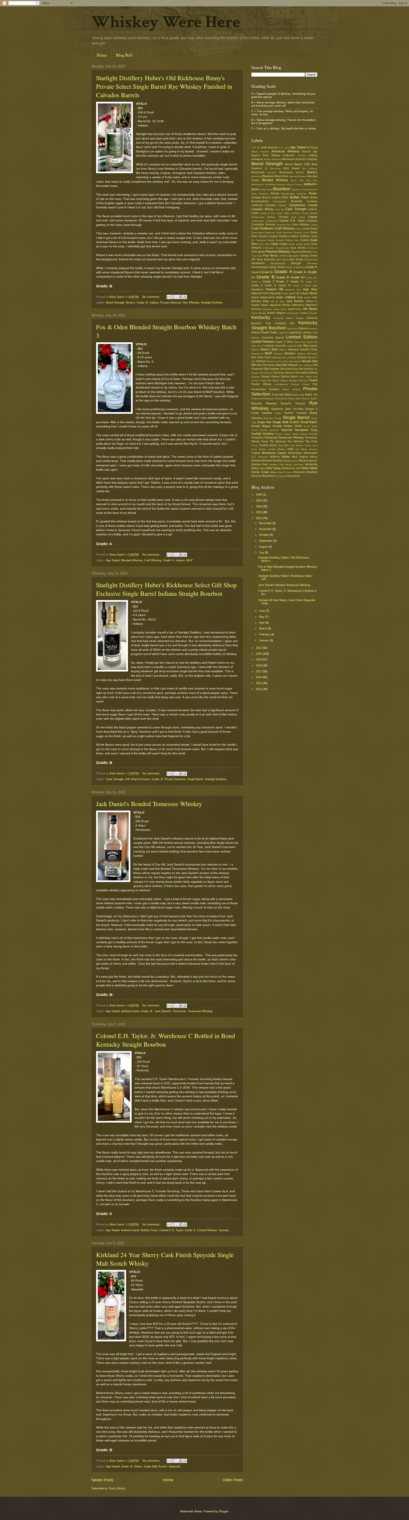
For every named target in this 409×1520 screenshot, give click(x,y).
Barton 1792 (302, 164)
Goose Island (276, 267)
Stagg (314, 430)
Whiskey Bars (259, 464)
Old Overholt (306, 369)
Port (315, 384)
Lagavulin (283, 332)
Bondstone (270, 184)
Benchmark (258, 172)
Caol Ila (279, 209)
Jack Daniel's (163, 1011)
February (265, 634)
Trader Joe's (311, 445)
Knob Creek (269, 332)
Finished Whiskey (277, 251)
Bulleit (313, 197)
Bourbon (281, 188)
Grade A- (311, 267)
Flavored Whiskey (301, 252)
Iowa (300, 297)
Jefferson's (298, 305)
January (264, 640)
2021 (259, 647)
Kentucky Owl (284, 323)
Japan (264, 305)
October (264, 534)
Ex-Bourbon (269, 248)
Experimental (282, 248)
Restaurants (281, 398)
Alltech (254, 151)
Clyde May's (298, 217)
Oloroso (289, 372)
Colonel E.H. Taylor (171, 1230)
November (265, 529)
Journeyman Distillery (297, 313)
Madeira (255, 349)
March (263, 628)
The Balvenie (278, 441)
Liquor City (312, 342)
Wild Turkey (273, 468)
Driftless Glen (292, 240)
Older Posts (233, 1480)
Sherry (138, 1466)
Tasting (303, 434)
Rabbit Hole (298, 395)
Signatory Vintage (273, 418)
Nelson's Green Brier (277, 361)
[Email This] (169, 297)
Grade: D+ (285, 285)
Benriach (272, 172)
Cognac (312, 216)
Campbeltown (297, 205)
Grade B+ (268, 272)
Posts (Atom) (117, 1488)
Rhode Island (294, 398)
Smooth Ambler (282, 426)
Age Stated (113, 560)
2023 (259, 512)
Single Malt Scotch (155, 1466)
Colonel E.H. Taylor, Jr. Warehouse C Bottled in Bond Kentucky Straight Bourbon (165, 1039)
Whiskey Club (276, 464)
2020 (259, 653)
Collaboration (257, 221)
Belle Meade (291, 168)
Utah (290, 449)
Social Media (310, 426)
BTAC (285, 197)
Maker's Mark (269, 349)
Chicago (283, 217)
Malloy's (283, 349)
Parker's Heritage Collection (294, 380)
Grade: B (142, 302)
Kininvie (313, 328)
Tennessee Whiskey (200, 1011)
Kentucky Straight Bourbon (284, 325)
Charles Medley (309, 213)
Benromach (286, 172)
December (265, 523)
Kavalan (313, 313)
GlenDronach (310, 259)
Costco (314, 224)
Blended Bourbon (298, 176)
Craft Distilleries (262, 228)
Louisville (280, 345)
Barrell (289, 164)
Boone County (294, 184)
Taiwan (287, 434)
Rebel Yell (311, 394)
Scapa (278, 413)
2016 (259, 677)
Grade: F (298, 285)
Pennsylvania (281, 384)
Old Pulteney (265, 373)
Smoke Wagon (261, 426)
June (262, 610)
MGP (189, 560)
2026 (259, 494)
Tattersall (313, 434)
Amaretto (264, 151)
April (262, 622)
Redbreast (256, 398)
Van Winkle (301, 449)
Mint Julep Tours (261, 357)
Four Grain (256, 256)
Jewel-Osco (294, 309)
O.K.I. (301, 365)
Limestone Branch (272, 337)
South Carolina (259, 430)
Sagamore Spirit (281, 409)
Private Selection (170, 302)
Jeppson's (267, 309)
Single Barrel (195, 779)
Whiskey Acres (291, 461)
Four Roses (270, 255)
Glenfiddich (258, 263)
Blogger (223, 1511)
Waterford (263, 457)
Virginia (255, 453)
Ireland (307, 297)
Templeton (257, 437)
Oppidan (255, 376)
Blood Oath (297, 180)
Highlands (275, 293)
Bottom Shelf (265, 189)
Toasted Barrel (268, 445)
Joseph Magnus (276, 313)
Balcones (276, 159)
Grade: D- (271, 285)
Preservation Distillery (265, 389)
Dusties (304, 240)
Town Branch (296, 445)
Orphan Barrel (289, 376)
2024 (259, 506)
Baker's (267, 159)
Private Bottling (291, 389)
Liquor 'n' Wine (284, 342)
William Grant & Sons (281, 472)
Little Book (256, 346)
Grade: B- (147, 1011)
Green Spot (311, 285)
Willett (305, 468)
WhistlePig (311, 464)
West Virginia (300, 457)
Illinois (313, 293)
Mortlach (261, 361)
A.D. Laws (284, 147)
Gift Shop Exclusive (137, 779)
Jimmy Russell (258, 313)
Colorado (312, 220)
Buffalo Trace (149, 1230)
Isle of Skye (277, 301)
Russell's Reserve (293, 403)
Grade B (256, 272)
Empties (291, 244)
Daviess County (301, 232)
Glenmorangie (259, 267)
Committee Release (263, 224)
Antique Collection (283, 155)
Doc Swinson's (258, 240)
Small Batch (308, 422)
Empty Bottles (303, 244)
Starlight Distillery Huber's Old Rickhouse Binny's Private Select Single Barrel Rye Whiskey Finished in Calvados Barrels (164, 86)
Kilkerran (303, 328)
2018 (259, 665)
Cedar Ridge (283, 213)
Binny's (130, 302)
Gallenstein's (293, 256)
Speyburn (274, 430)
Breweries (302, 193)
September (266, 540)
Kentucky (260, 317)
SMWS (298, 426)
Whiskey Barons (308, 460)
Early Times (264, 244)
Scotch (288, 412)
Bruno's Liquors (271, 197)
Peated (313, 380)
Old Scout (279, 372)
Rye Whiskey (191, 302)
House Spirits (288, 293)
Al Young (312, 147)
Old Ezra (308, 365)
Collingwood (272, 221)
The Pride (311, 441)
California (257, 205)
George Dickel (308, 255)
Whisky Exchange (294, 464)
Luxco (313, 345)
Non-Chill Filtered (286, 365)
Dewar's (263, 236)
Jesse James (280, 309)
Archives (302, 155)
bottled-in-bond (130, 1011)
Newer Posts (102, 1480)
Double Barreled (276, 240)
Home (102, 55)
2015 (259, 683)
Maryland (293, 349)
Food (314, 252)
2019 (259, 659)
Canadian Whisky (262, 209)
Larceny (306, 332)
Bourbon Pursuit (300, 189)
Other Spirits (305, 376)
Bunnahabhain (260, 201)
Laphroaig (295, 332)
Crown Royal (309, 228)
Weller (286, 456)
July (262, 552)
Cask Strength (115, 779)
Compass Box (284, 224)
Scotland (301, 413)
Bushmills (296, 201)
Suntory (279, 434)
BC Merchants (273, 168)
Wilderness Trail (291, 468)
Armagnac (257, 159)
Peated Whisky (261, 384)
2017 (259, 671)
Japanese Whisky (279, 305)
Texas (264, 441)
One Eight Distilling (306, 372)
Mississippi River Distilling (284, 357)
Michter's (290, 353)
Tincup (254, 445)
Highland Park (259, 293)
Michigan (278, 353)
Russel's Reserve (264, 403)
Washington (295, 453)
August (264, 546)
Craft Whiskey (152, 560)
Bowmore (263, 193)
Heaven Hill (274, 289)
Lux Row (302, 345)
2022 (259, 518)
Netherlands (295, 361)
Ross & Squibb (309, 398)
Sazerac (224, 1230)
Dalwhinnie (270, 232)
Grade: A (168, 560)
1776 (253, 147)
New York (262, 365)
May (262, 616)
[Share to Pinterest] (185, 297)
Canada (312, 205)
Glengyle (296, 263)
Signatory (256, 418)
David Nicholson (284, 232)
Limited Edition (301, 336)
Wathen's (275, 457)
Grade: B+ (298, 277)
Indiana (154, 302)
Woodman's (268, 476)
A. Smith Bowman (267, 147)
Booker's (281, 184)
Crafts (298, 229)
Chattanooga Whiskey (263, 217)
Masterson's (257, 353)
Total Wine (283, 445)
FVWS (282, 256)
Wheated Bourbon (272, 460)
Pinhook (295, 384)
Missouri (302, 357)
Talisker (295, 434)
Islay (266, 301)
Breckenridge (288, 193)
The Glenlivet (295, 441)
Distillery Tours (309, 236)
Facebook (312, 248)
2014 (259, 689)
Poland (306, 384)
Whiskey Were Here (166, 22)
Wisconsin (299, 472)
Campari (282, 205)
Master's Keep (308, 349)
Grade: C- (282, 281)
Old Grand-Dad (289, 369)
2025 (259, 500)
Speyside (174, 1466)
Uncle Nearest (258, 449)
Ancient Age (309, 151)
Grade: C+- (312, 282)
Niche (271, 365)
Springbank (301, 429)
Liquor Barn (300, 342)
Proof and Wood (281, 394)
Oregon (265, 376)
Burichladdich (279, 201)
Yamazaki (280, 476)
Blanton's (268, 176)
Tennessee (179, 1011)
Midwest (301, 353)
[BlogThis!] (173, 297)
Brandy (275, 193)
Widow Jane (258, 468)
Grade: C (269, 281)
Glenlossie (312, 263)
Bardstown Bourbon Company (299, 159)
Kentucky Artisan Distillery (289, 318)
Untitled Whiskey (277, 449)
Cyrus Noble (257, 232)
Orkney (275, 376)
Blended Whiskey (132, 560)
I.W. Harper (302, 293)
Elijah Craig (278, 243)
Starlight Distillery (212, 302)
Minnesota (312, 353)
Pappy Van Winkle (269, 380)
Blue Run (311, 180)
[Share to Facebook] (181, 297)
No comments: (151, 296)
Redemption (268, 398)
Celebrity (295, 213)
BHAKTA (300, 172)
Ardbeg (313, 155)
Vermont (313, 449)
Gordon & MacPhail (295, 267)
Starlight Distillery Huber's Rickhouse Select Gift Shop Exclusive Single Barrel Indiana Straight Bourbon (166, 588)
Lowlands (291, 346)
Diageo (273, 236)
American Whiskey (285, 151)
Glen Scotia (296, 259)
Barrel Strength (115, 302)
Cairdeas (312, 201)
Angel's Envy (259, 155)
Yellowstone (293, 476)
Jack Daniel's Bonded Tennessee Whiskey (149, 803)
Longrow (269, 345)
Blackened (256, 176)
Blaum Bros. (282, 176)
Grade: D (257, 285)
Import (255, 297)
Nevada (306, 361)
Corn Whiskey (300, 224)
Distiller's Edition (289, 236)
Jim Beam (310, 309)
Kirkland (256, 332)
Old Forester (271, 368)
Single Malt (264, 422)
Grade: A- (300, 272)
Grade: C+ (297, 281)
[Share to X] (177, 297)
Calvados (270, 205)
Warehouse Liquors (274, 452)
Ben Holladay (309, 168)
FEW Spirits (258, 252)
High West (310, 289)
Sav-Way (298, 409)
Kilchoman (292, 328)
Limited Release (207, 1230)
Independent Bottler (272, 297)
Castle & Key (267, 213)
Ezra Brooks (298, 247)
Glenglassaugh (277, 263)
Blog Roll (124, 55)
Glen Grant (282, 259)
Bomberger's (257, 184)
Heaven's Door (293, 289)
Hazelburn (257, 289)
